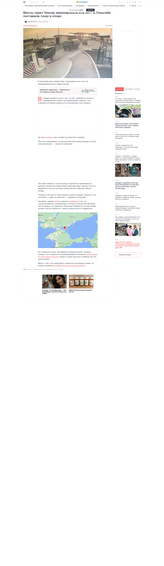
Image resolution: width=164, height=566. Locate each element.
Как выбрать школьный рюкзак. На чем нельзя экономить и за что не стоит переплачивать (127, 219)
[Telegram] (125, 2)
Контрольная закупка (65, 5)
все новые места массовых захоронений (69, 266)
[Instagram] (132, 2)
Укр (140, 2)
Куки (81, 10)
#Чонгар (60, 269)
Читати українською (30, 25)
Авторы (133, 5)
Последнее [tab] (119, 89)
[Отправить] (43, 2)
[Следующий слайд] (142, 6)
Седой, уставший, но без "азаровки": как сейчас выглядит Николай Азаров (126, 147)
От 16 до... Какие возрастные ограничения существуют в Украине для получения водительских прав (128, 100)
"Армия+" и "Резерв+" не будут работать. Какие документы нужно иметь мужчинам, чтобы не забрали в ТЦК (127, 158)
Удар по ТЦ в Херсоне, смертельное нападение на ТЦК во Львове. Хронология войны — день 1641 (128, 244)
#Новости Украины (39, 269)
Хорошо (90, 10)
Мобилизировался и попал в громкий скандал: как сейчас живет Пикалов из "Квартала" (127, 208)
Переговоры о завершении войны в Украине (39, 5)
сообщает (49, 137)
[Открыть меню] (24, 2)
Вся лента (118, 93)
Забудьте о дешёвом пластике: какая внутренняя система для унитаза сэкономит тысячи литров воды (127, 185)
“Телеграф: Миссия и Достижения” (113, 5)
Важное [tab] (137, 89)
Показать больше (125, 254)
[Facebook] (119, 2)
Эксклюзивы (80, 5)
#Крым (29, 269)
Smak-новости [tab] (129, 89)
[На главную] (82, 2)
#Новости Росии (51, 269)
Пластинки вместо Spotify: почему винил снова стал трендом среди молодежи (127, 136)
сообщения (73, 201)
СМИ (58, 201)
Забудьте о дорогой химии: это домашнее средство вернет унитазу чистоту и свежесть (128, 197)
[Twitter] (130, 2)
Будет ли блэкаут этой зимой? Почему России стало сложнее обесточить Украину (127, 125)
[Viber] (122, 2)
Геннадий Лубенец (32, 21)
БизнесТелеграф (93, 5)
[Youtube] (127, 2)
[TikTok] (135, 2)
